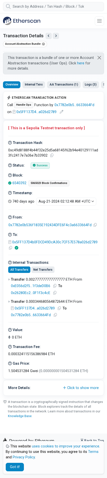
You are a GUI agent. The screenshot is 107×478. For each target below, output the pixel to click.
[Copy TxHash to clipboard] (52, 155)
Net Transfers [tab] (43, 269)
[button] (53, 388)
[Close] (99, 58)
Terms (93, 452)
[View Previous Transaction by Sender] (49, 36)
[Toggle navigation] (99, 21)
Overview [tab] (11, 84)
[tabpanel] (53, 243)
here (80, 63)
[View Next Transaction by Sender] (56, 36)
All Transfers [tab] (19, 269)
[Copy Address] (95, 225)
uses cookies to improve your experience (65, 446)
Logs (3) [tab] (91, 84)
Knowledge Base (20, 416)
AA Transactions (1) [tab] (64, 84)
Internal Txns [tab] (34, 84)
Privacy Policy (24, 457)
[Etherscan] (21, 20)
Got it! (15, 467)
